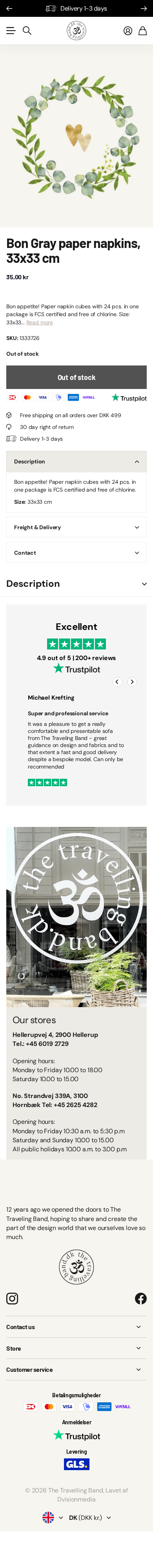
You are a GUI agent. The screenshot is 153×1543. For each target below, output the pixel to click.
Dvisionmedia (76, 1499)
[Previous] (117, 682)
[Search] (27, 30)
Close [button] (76, 1327)
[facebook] (141, 1298)
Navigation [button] (10, 30)
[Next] (132, 682)
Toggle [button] (144, 584)
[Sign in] (128, 30)
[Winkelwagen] (142, 30)
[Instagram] (12, 1298)
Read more (39, 322)
